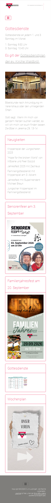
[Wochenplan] (25, 438)
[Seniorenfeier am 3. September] (25, 245)
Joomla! (18, 493)
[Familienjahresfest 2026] (25, 326)
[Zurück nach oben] (46, 497)
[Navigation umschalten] (8, 18)
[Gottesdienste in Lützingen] (17, 382)
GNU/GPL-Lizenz (40, 493)
